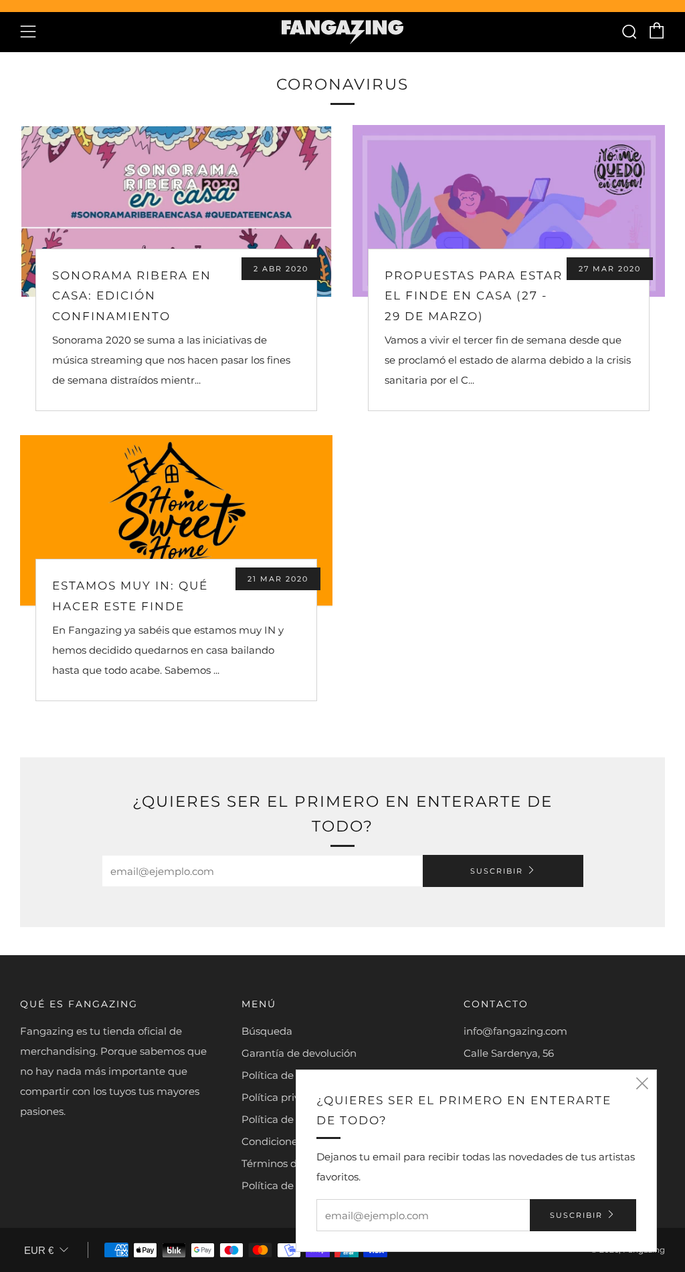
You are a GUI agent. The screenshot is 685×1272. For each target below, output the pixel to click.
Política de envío (282, 1075)
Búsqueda (266, 1031)
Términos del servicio (293, 1163)
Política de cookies (287, 1119)
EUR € (39, 1250)
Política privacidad (287, 1097)
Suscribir (496, 871)
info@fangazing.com (515, 1031)
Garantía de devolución (299, 1053)
